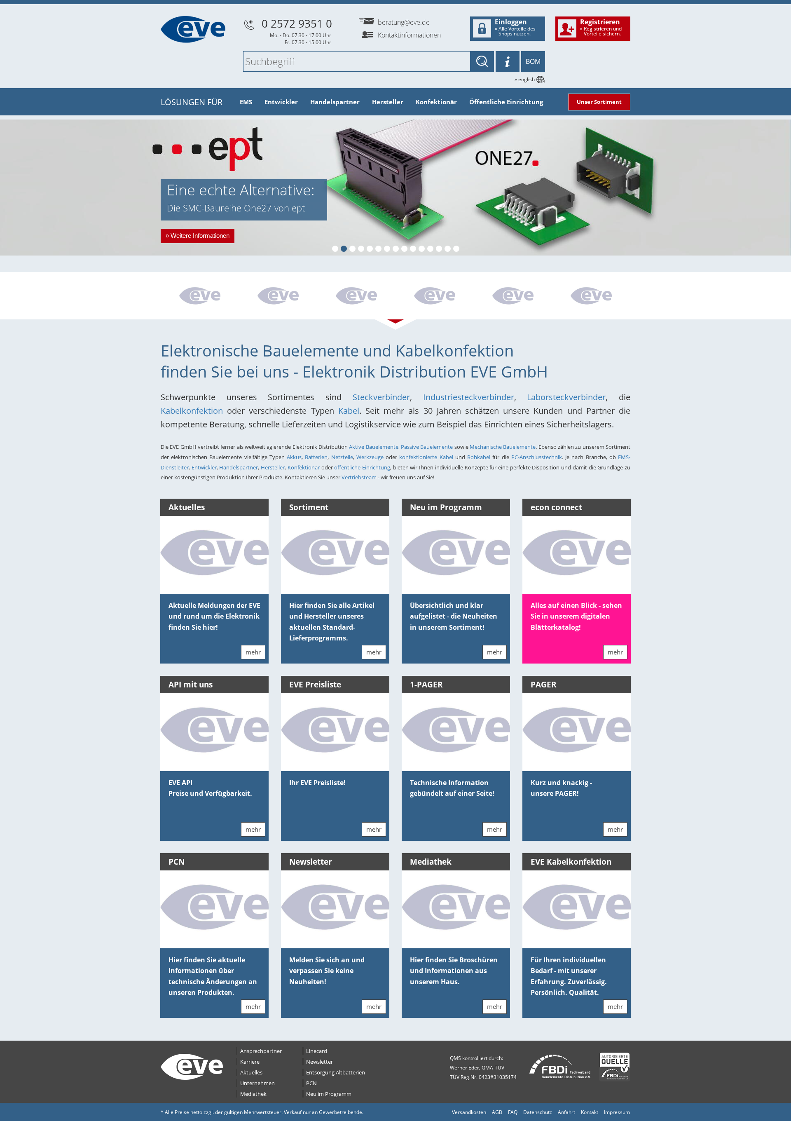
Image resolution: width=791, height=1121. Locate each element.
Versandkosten (469, 1112)
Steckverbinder (381, 397)
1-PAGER (426, 684)
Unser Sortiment (599, 102)
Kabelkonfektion (194, 410)
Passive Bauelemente (427, 446)
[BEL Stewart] (513, 296)
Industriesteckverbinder (468, 397)
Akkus (294, 457)
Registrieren (601, 27)
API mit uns (190, 684)
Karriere (250, 1061)
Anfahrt (566, 1112)
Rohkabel (478, 457)
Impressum (617, 1112)
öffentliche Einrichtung (362, 467)
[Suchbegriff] (482, 61)
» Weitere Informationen (197, 235)
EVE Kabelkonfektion (571, 861)
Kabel (348, 410)
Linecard (316, 1051)
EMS (246, 102)
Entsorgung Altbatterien (335, 1072)
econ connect (556, 507)
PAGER (544, 684)
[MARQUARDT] (278, 296)
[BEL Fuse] (434, 296)
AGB (497, 1112)
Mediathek (431, 861)
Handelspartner (335, 102)
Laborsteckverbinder (566, 397)
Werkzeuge (370, 457)
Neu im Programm (446, 507)
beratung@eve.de (404, 22)
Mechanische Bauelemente (503, 446)
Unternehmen (257, 1083)
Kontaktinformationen (409, 35)
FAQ (512, 1112)
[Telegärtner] (199, 296)
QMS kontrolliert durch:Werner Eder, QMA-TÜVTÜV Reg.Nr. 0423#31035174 (483, 1068)
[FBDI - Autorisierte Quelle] (614, 1067)
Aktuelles (186, 507)
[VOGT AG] (591, 296)
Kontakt (589, 1112)
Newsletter (310, 861)
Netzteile (342, 457)
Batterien (316, 457)
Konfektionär (436, 102)
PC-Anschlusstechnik (536, 457)
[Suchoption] (508, 61)
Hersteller (387, 102)
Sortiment (308, 507)
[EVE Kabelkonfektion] (356, 296)
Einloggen (515, 27)
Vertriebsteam (360, 477)
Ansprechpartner (261, 1051)
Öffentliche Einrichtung (506, 102)
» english (525, 79)
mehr (253, 652)
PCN (176, 861)
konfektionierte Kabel (427, 457)
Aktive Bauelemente (373, 446)
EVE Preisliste (315, 684)
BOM (533, 61)
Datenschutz (537, 1112)
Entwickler (281, 102)
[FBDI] (560, 1067)
